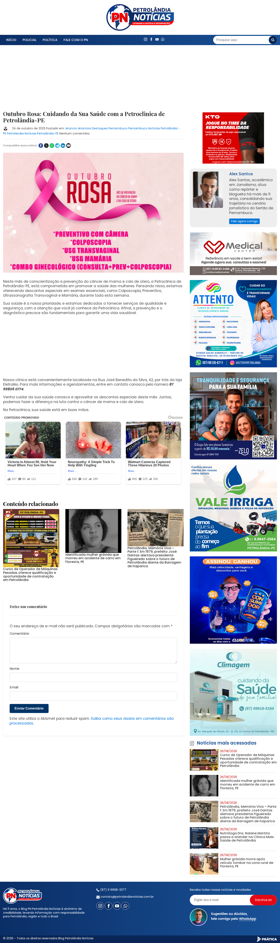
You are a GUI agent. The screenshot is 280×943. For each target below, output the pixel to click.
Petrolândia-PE (48, 133)
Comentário (19, 634)
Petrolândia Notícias (21, 133)
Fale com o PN (76, 40)
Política (50, 40)
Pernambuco (117, 128)
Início (11, 40)
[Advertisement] (93, 80)
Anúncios (84, 128)
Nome (14, 669)
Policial (29, 40)
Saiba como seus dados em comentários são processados (92, 721)
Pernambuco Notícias (144, 128)
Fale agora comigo (244, 221)
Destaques (100, 128)
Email (14, 687)
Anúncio (71, 128)
